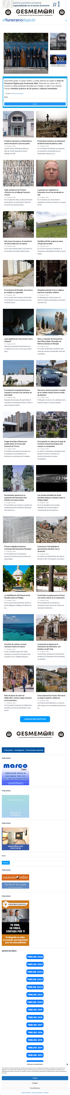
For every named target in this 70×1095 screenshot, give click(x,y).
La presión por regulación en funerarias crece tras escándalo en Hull (50, 192)
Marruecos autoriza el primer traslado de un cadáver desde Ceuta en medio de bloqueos (51, 392)
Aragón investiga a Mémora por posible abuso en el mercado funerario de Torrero (15, 443)
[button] (67, 1064)
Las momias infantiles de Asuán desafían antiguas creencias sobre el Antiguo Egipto (51, 497)
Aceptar (35, 1078)
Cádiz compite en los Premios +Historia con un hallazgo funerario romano (17, 192)
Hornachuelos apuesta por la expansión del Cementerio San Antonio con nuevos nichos (15, 497)
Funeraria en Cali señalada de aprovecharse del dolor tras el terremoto (48, 548)
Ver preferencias (35, 1088)
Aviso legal (46, 1092)
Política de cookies (26, 1092)
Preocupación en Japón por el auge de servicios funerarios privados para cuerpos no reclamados (51, 443)
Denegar (35, 1083)
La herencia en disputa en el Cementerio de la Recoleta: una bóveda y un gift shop (49, 646)
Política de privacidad (37, 1092)
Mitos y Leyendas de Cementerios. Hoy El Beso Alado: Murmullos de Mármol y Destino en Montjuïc (50, 341)
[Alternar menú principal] (66, 20)
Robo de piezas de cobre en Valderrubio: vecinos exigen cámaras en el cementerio (18, 697)
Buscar (4, 855)
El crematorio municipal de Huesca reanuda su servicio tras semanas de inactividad (18, 392)
